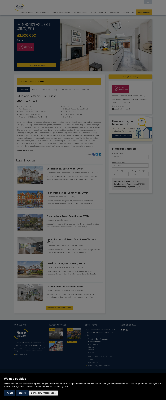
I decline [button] (22, 393)
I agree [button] (9, 393)
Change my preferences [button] (43, 393)
